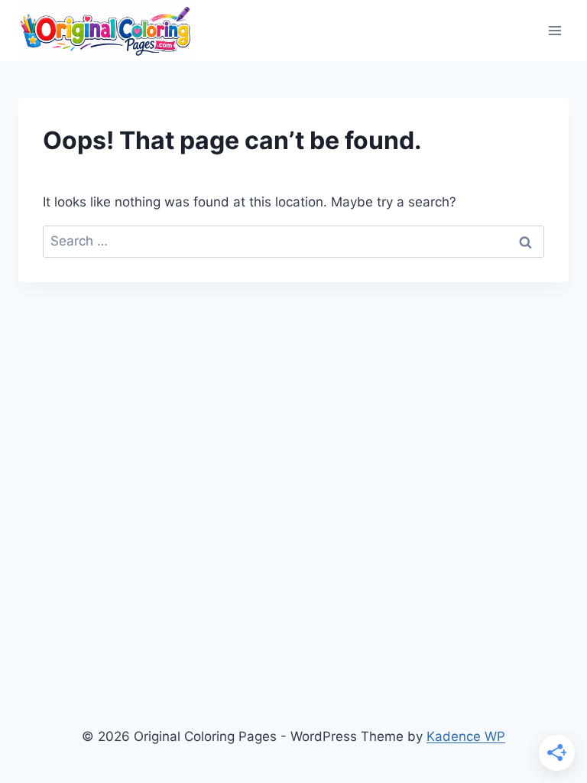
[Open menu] (554, 30)
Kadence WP (465, 736)
